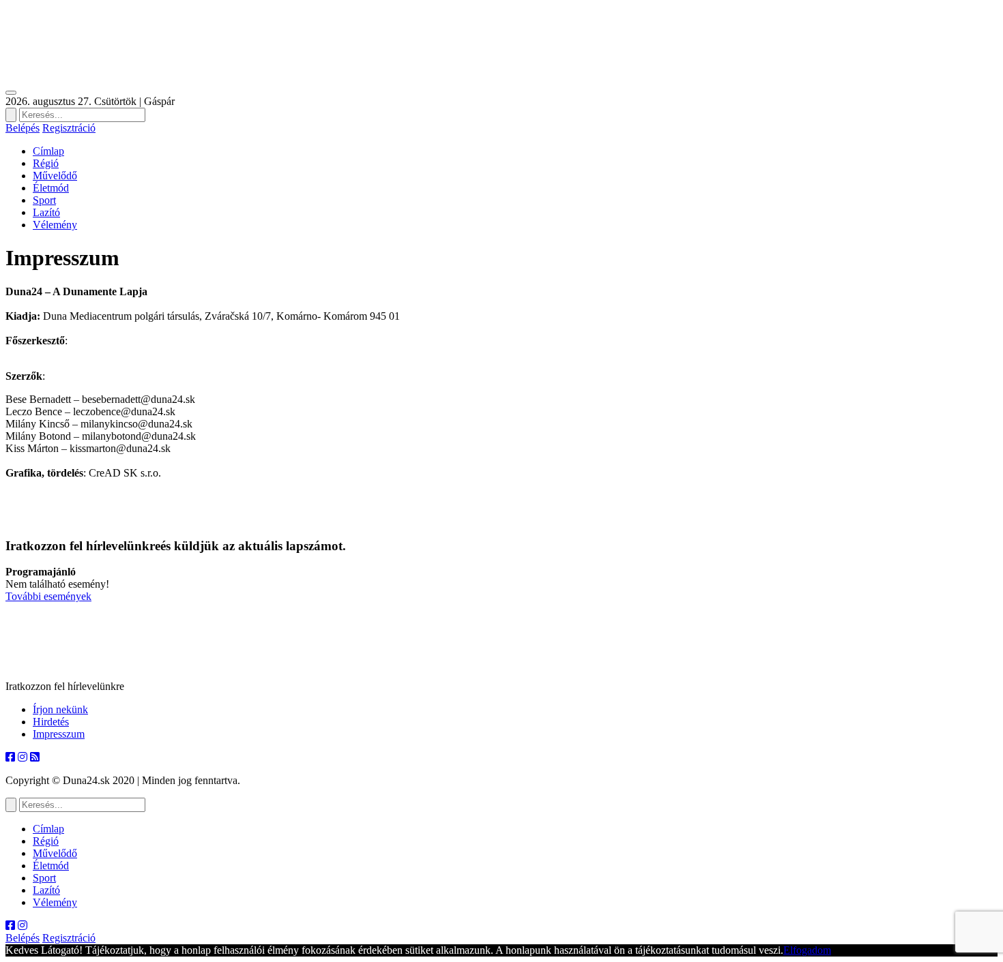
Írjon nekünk (60, 709)
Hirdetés (51, 721)
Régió (46, 163)
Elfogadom (807, 950)
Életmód (51, 188)
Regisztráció (69, 128)
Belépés (22, 128)
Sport (44, 200)
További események (48, 596)
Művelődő (55, 175)
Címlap (48, 151)
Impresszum (59, 734)
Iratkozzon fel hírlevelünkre (64, 686)
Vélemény (55, 224)
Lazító (46, 212)
